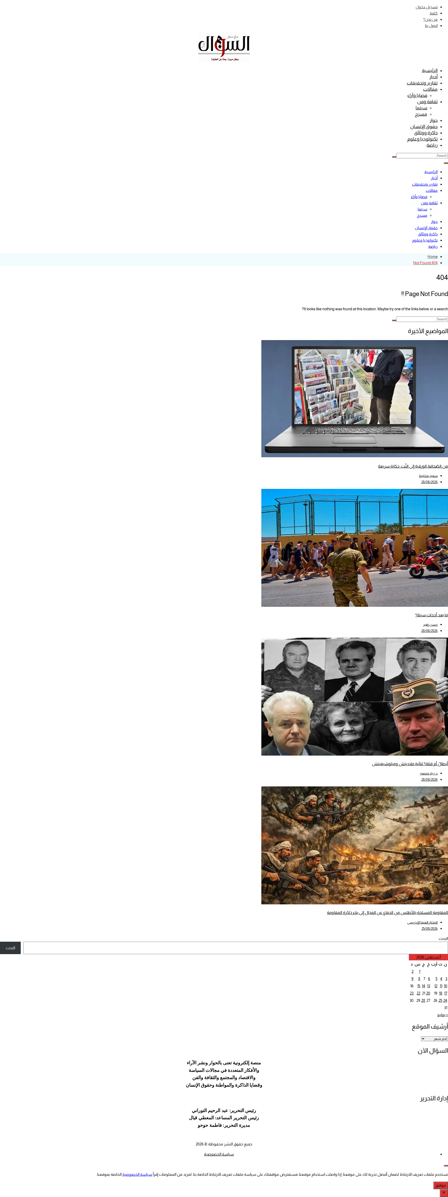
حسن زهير (430, 624)
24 (445, 1000)
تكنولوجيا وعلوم (422, 139)
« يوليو (442, 1014)
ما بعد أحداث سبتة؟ (431, 615)
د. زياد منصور (429, 773)
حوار (434, 120)
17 (445, 993)
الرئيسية (430, 70)
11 (441, 986)
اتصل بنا (431, 25)
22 (418, 993)
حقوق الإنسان (424, 126)
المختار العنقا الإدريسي (422, 922)
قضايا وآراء (417, 95)
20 (428, 993)
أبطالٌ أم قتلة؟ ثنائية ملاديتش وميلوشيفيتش (410, 764)
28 (423, 1000)
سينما (421, 107)
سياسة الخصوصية (219, 1154)
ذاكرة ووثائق (426, 132)
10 (445, 986)
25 (440, 1000)
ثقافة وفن (427, 101)
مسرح (421, 114)
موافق (440, 1185)
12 (435, 986)
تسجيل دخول (427, 7)
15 (418, 986)
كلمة (434, 13)
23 (412, 993)
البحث (443, 938)
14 (423, 986)
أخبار (433, 76)
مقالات (430, 89)
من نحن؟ (430, 19)
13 (428, 986)
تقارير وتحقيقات (422, 83)
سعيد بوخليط (428, 476)
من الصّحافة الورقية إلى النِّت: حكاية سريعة (413, 466)
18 (440, 993)
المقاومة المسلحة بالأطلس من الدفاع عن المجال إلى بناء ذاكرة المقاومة (387, 912)
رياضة (432, 145)
